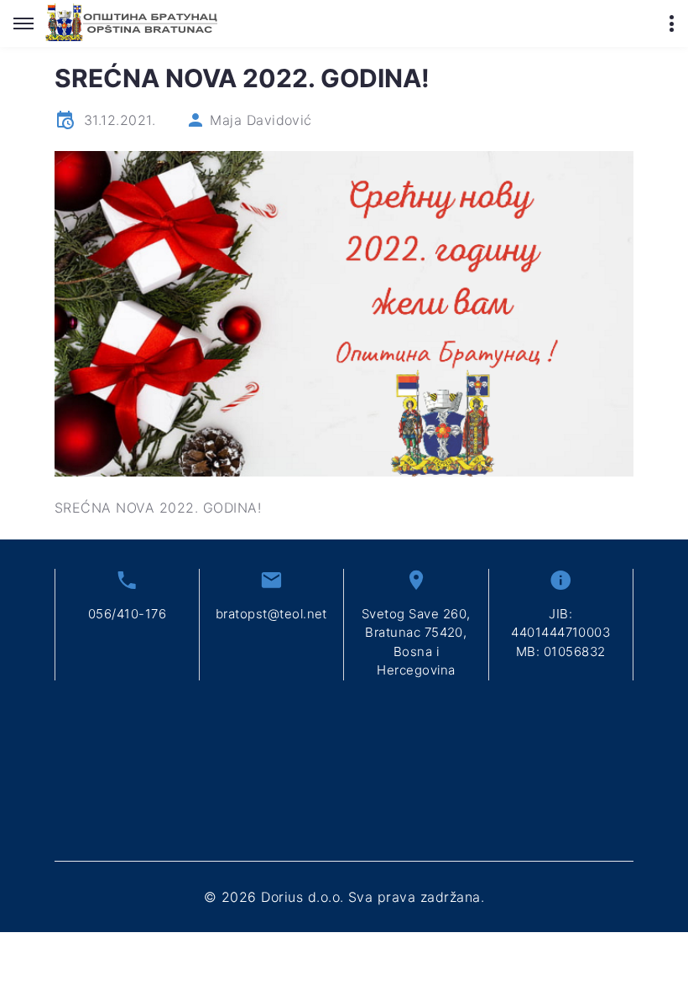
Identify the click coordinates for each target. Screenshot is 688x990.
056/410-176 (127, 614)
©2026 (344, 896)
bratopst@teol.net (271, 614)
